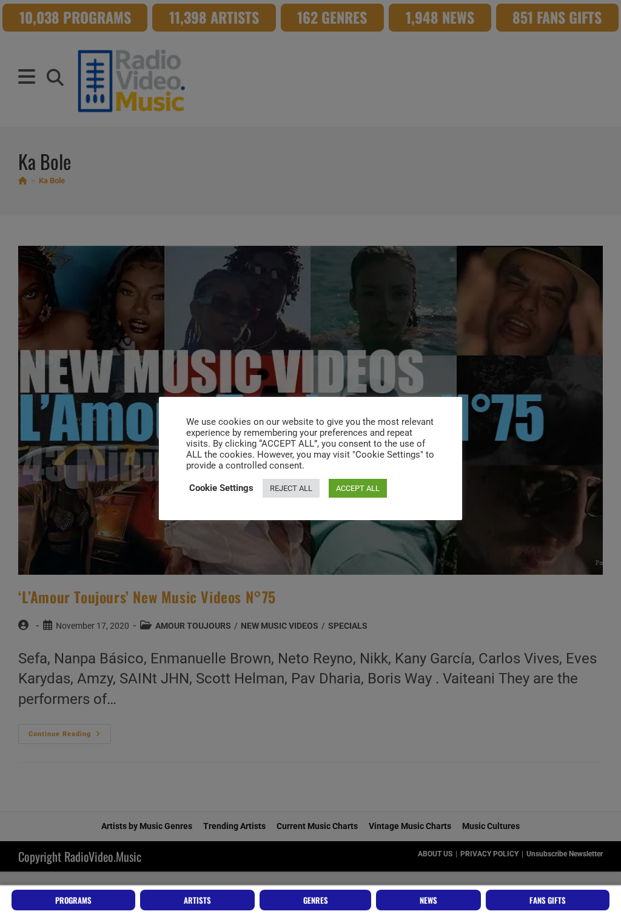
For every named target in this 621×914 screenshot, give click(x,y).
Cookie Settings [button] (221, 487)
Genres (315, 900)
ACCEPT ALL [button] (358, 488)
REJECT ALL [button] (291, 488)
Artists (197, 900)
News (428, 900)
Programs (73, 900)
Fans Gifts (547, 900)
